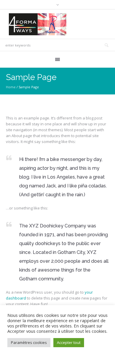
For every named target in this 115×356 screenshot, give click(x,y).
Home (11, 87)
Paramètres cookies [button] (29, 342)
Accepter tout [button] (68, 342)
